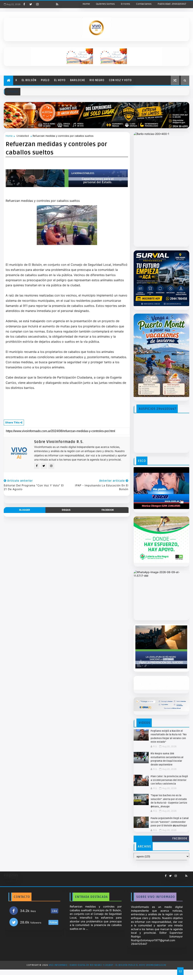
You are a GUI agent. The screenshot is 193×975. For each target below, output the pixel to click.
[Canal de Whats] (180, 874)
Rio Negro (97, 80)
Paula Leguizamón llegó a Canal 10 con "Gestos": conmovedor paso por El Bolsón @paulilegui (170, 822)
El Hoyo (60, 80)
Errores (125, 3)
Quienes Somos (105, 3)
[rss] (57, 4)
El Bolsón (29, 80)
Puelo (45, 80)
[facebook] (24, 4)
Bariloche (77, 80)
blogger (24, 509)
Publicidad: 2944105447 (172, 3)
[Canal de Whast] (50, 4)
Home (86, 3)
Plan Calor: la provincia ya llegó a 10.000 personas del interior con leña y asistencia (169, 780)
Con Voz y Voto (120, 80)
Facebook (179, 838)
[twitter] (31, 4)
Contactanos (144, 3)
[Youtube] (44, 4)
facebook (108, 509)
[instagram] (37, 4)
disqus (66, 509)
